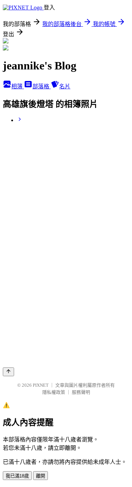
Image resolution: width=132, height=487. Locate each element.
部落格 (41, 86)
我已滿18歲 (17, 476)
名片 (64, 86)
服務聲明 (81, 392)
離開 (40, 476)
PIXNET (41, 385)
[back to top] (8, 371)
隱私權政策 (53, 392)
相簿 (17, 86)
